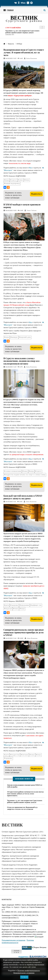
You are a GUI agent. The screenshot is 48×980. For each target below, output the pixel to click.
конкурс (15, 337)
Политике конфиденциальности (28, 971)
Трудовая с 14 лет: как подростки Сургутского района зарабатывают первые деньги (22, 31)
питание (25, 755)
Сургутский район (13, 27)
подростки (15, 755)
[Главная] (4, 44)
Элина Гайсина (31, 210)
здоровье (14, 605)
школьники (25, 605)
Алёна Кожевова (31, 58)
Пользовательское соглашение (13, 940)
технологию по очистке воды (20, 163)
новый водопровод (12, 183)
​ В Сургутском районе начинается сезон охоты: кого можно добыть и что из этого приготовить (25, 793)
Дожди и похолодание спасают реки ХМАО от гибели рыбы (24, 786)
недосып (8, 609)
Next (43, 27)
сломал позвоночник (13, 471)
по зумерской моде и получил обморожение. (26, 454)
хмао (21, 180)
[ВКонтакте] (4, 187)
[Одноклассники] (8, 187)
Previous (41, 27)
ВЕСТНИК (24, 18)
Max (23, 3)
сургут (14, 180)
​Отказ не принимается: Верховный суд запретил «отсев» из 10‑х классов (22, 808)
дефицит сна (36, 605)
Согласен (24, 977)
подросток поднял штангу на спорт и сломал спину (25, 475)
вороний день (25, 337)
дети (7, 605)
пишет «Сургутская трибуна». (20, 95)
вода (7, 180)
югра (27, 180)
